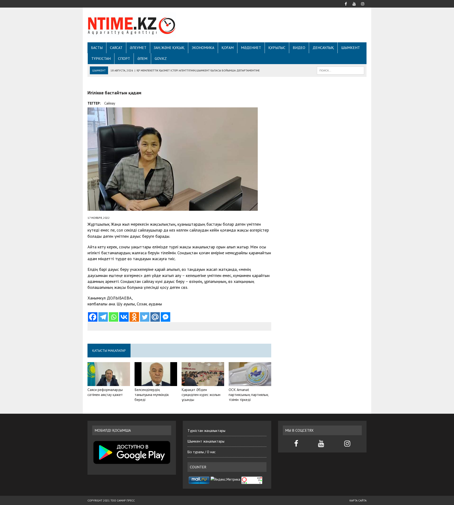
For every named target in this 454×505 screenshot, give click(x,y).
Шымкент (350, 47)
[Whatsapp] (113, 317)
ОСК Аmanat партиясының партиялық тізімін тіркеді (248, 394)
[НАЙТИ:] (340, 70)
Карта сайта (358, 500)
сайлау (109, 103)
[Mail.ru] (155, 317)
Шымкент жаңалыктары (206, 441)
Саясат (116, 47)
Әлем (142, 58)
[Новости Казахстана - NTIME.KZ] (131, 25)
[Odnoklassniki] (134, 317)
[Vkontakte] (124, 317)
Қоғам (228, 47)
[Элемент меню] (345, 3)
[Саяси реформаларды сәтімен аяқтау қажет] (108, 382)
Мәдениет (251, 47)
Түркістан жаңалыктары (206, 430)
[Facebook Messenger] (165, 317)
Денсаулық (323, 47)
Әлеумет (138, 47)
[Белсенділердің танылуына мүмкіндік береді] (156, 382)
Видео (299, 47)
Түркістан (101, 58)
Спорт (124, 58)
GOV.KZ (161, 58)
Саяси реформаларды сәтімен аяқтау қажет (105, 392)
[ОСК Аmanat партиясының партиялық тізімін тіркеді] (250, 382)
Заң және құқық (169, 47)
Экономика (203, 47)
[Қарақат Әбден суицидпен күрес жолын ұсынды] (203, 382)
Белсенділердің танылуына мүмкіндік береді (152, 394)
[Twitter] (144, 317)
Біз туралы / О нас (202, 452)
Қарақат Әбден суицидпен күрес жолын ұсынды (201, 394)
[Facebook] (92, 317)
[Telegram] (103, 317)
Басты (97, 47)
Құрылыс (276, 47)
